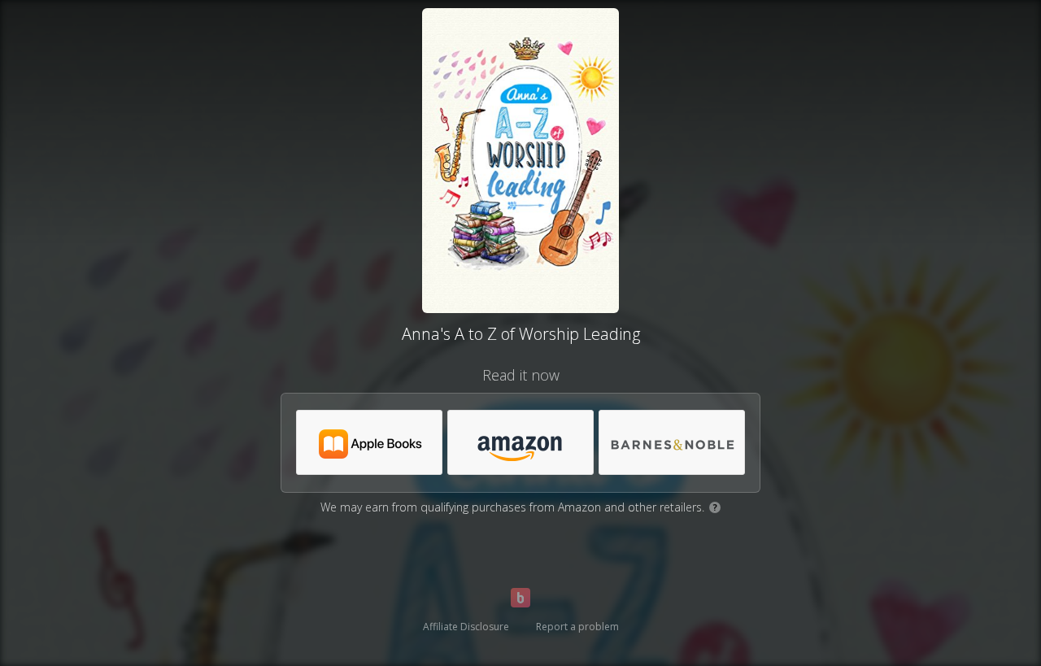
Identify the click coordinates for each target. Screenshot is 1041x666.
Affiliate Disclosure (466, 626)
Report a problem (577, 626)
